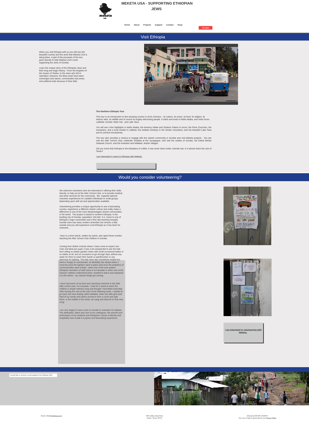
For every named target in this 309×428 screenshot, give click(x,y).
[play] (232, 103)
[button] (136, 24)
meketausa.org (56, 416)
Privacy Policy (271, 418)
